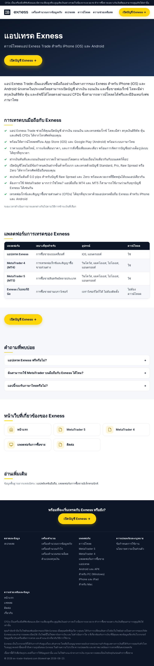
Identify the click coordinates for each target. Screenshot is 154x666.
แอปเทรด (84, 564)
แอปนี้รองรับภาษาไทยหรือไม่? (28, 385)
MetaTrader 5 (87, 548)
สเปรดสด (70, 12)
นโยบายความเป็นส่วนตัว (130, 548)
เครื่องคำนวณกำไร (52, 548)
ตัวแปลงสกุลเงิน (50, 558)
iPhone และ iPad (89, 579)
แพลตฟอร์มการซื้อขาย (91, 558)
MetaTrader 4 (87, 553)
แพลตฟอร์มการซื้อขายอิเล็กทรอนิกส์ (78, 483)
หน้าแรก (9, 597)
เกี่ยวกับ (8, 612)
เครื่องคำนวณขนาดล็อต (55, 553)
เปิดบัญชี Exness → (134, 12)
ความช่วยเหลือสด (103, 12)
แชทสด (8, 602)
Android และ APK (89, 569)
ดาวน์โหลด (84, 12)
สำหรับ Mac (86, 584)
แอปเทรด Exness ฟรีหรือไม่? (27, 360)
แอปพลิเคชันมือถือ (46, 483)
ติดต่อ (7, 607)
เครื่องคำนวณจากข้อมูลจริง (47, 12)
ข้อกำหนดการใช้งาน (127, 543)
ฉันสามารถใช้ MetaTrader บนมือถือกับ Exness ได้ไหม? (45, 373)
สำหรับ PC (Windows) (92, 574)
